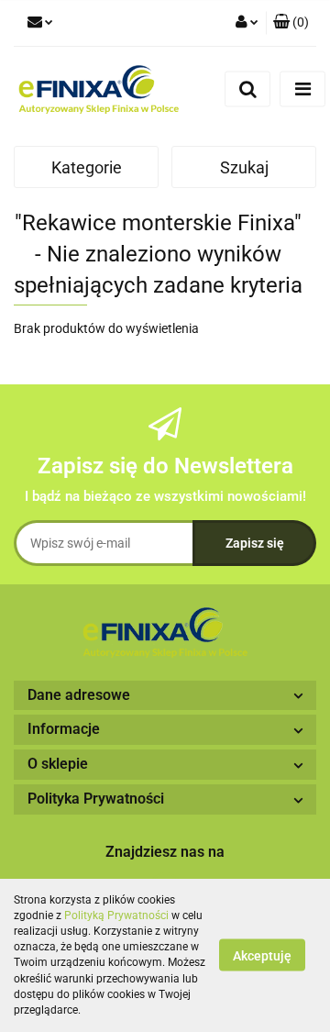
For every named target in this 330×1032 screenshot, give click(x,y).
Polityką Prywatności (116, 915)
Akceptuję (262, 956)
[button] (291, 23)
